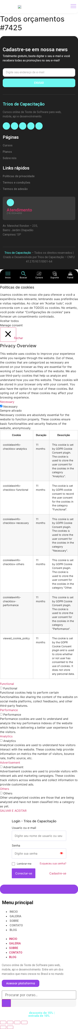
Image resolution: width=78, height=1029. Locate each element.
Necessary (10, 406)
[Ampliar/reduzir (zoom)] (24, 1022)
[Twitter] (39, 126)
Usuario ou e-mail (24, 827)
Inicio (14, 911)
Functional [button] (7, 684)
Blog (13, 930)
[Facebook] (6, 126)
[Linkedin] (30, 126)
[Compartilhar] (10, 1022)
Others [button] (4, 789)
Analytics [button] (6, 736)
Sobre (14, 921)
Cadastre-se (57, 873)
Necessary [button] (7, 402)
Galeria (15, 916)
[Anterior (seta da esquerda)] (3, 1027)
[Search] (6, 1003)
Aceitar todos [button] (9, 321)
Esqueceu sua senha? (53, 863)
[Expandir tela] (17, 1022)
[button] (39, 934)
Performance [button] (9, 710)
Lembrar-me (24, 863)
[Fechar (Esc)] (3, 1022)
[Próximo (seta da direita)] (10, 1027)
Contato (16, 925)
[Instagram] (14, 126)
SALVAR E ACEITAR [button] (13, 810)
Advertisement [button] (10, 762)
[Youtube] (22, 126)
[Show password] (61, 853)
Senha (16, 845)
